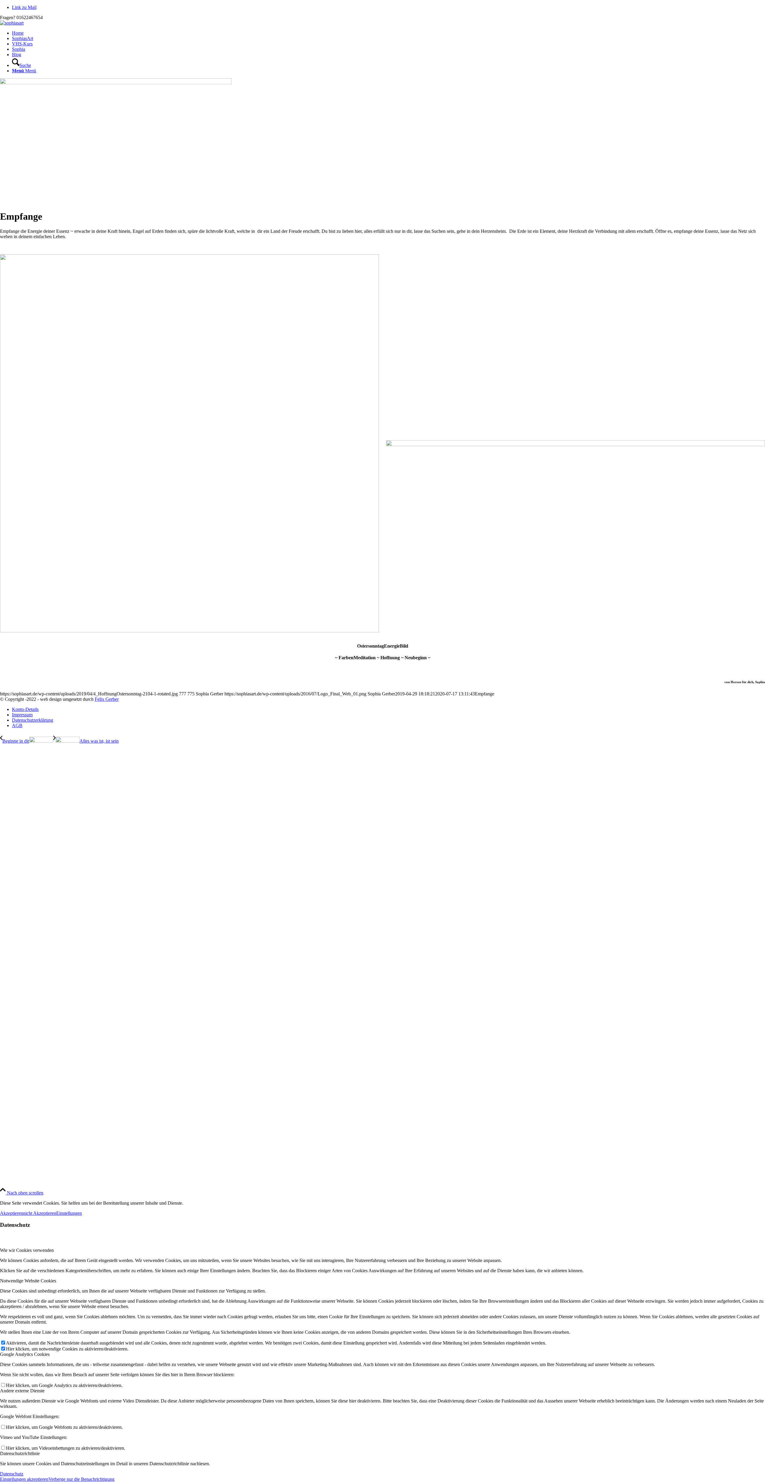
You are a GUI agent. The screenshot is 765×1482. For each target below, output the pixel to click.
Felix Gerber (107, 699)
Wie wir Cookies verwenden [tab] (27, 1250)
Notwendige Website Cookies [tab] (28, 1280)
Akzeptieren (11, 1213)
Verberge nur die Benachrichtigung (81, 1479)
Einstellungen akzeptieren (24, 1479)
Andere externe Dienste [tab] (22, 1390)
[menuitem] (388, 33)
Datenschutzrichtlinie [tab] (20, 1453)
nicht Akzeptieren (39, 1213)
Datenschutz (11, 1473)
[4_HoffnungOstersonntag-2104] (116, 82)
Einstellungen (69, 1213)
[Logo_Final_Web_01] (12, 22)
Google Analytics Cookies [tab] (25, 1354)
